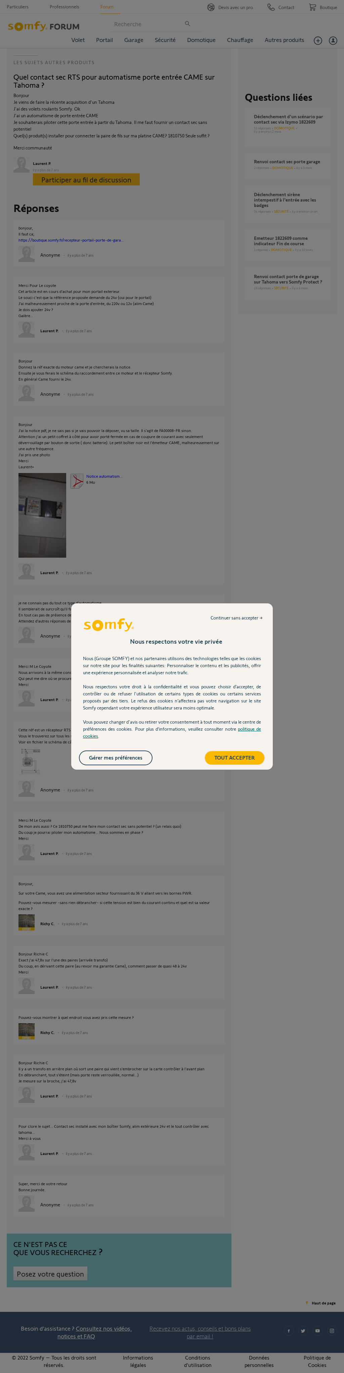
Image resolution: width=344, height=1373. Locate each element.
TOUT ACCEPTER (234, 757)
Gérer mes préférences (115, 757)
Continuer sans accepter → (237, 617)
